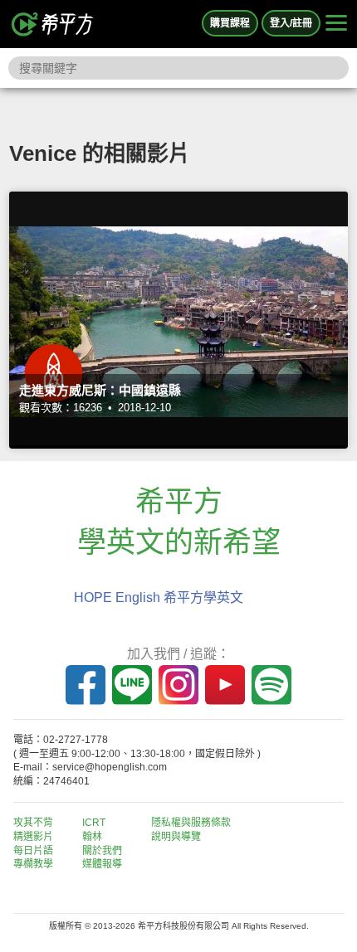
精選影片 (33, 837)
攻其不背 (33, 822)
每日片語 (33, 851)
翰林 (92, 837)
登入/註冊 (291, 23)
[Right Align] (336, 24)
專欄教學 (33, 864)
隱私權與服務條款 (191, 822)
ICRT (93, 822)
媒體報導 (102, 864)
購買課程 (230, 23)
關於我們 (102, 851)
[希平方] (53, 24)
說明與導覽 (176, 837)
